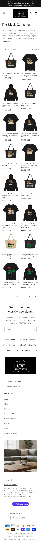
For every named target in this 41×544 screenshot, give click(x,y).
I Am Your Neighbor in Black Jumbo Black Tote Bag (29, 255)
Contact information (10, 539)
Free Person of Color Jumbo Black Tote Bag (29, 194)
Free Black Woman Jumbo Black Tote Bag (28, 104)
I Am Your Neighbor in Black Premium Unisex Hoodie (29, 283)
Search (6, 399)
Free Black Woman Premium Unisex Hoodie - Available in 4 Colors (30, 135)
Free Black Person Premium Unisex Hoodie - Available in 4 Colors (11, 105)
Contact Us (8, 423)
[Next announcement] (37, 3)
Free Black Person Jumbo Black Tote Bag (11, 74)
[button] (4, 13)
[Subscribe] (34, 329)
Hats (13, 345)
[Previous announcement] (4, 3)
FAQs (6, 409)
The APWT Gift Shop (19, 533)
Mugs (9, 350)
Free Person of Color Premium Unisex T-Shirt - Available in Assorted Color (10, 225)
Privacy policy (18, 536)
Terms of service (23, 539)
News (6, 428)
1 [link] (5, 296)
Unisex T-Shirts (10, 340)
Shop (6, 404)
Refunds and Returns (11, 414)
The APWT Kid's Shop (29, 345)
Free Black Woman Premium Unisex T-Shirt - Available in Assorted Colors (10, 135)
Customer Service (10, 419)
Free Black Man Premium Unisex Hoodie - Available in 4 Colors (11, 195)
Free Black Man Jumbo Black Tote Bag (10, 164)
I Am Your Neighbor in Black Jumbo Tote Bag (10, 255)
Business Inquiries (10, 433)
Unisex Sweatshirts (27, 340)
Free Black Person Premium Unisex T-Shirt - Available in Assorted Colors (29, 75)
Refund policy (29, 536)
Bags (5, 345)
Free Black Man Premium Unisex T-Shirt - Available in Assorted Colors (29, 165)
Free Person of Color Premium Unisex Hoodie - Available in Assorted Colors (30, 225)
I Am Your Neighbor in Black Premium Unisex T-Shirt (10, 283)
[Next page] (35, 296)
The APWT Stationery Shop (26, 350)
